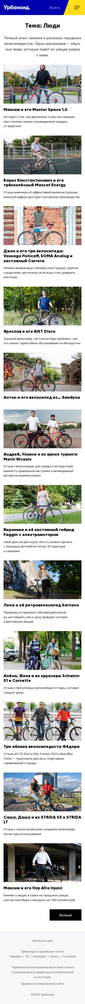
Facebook (69, 956)
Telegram (15, 956)
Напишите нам (42, 940)
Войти (55, 7)
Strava (54, 956)
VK (27, 956)
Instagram (40, 956)
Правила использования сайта (42, 983)
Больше (65, 915)
